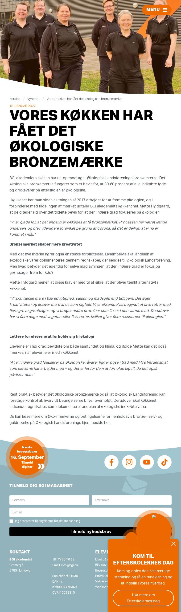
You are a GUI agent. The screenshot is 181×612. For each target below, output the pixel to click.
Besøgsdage (104, 570)
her (107, 423)
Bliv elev (101, 565)
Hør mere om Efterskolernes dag (143, 598)
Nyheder (33, 99)
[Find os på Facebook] (111, 462)
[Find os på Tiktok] (164, 462)
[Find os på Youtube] (147, 462)
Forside (15, 99)
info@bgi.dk (69, 565)
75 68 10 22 (65, 559)
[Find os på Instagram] (129, 462)
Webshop (101, 587)
